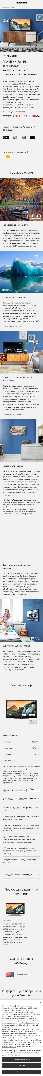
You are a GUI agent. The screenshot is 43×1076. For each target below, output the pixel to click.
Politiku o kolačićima (9, 1046)
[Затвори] (40, 1002)
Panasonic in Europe (8, 7)
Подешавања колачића (21, 1059)
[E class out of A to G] (7, 156)
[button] (15, 137)
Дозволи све (21, 1072)
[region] (21, 1038)
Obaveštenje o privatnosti (25, 1046)
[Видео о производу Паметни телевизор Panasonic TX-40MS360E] (6, 137)
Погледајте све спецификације (17, 874)
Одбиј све (21, 1066)
